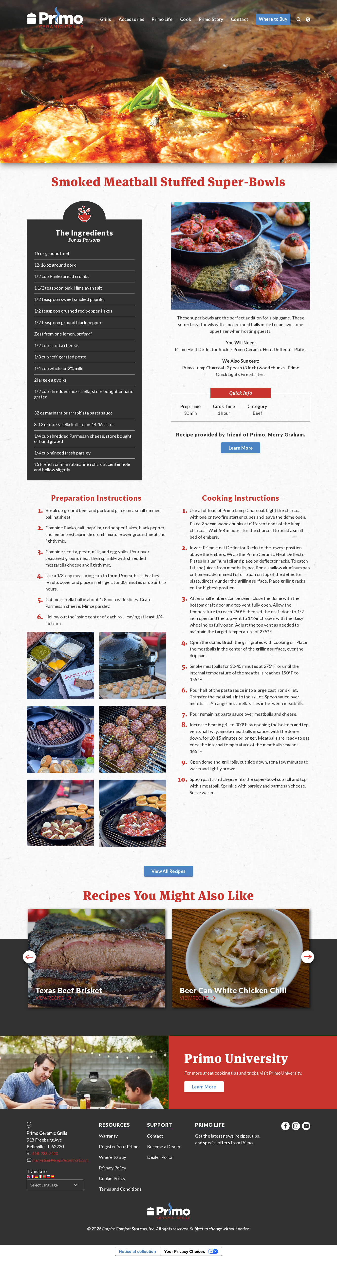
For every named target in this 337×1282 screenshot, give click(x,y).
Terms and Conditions (120, 1189)
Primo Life (162, 19)
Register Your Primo (118, 1146)
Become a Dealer (164, 1146)
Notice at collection (137, 1251)
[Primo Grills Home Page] (168, 1211)
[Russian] (48, 1177)
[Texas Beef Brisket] (96, 959)
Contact (239, 19)
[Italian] (40, 1177)
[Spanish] (52, 1177)
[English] (29, 1177)
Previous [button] (29, 957)
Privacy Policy (112, 1167)
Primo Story (211, 19)
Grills (105, 19)
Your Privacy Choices (184, 1251)
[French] (33, 1177)
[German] (36, 1177)
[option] (96, 959)
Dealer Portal (160, 1157)
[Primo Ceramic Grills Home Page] (60, 17)
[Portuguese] (44, 1177)
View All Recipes (168, 871)
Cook (185, 19)
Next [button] (307, 957)
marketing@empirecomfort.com (60, 1160)
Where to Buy (112, 1157)
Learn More (241, 448)
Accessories (131, 19)
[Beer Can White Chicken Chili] (240, 959)
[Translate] (308, 17)
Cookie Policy (112, 1178)
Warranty (108, 1136)
